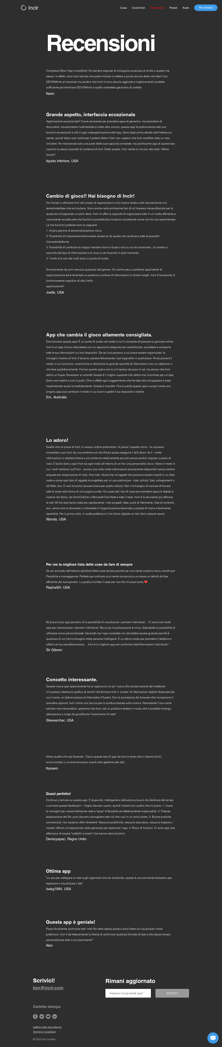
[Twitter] (41, 1016)
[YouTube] (48, 1016)
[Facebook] (35, 1016)
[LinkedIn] (54, 1016)
